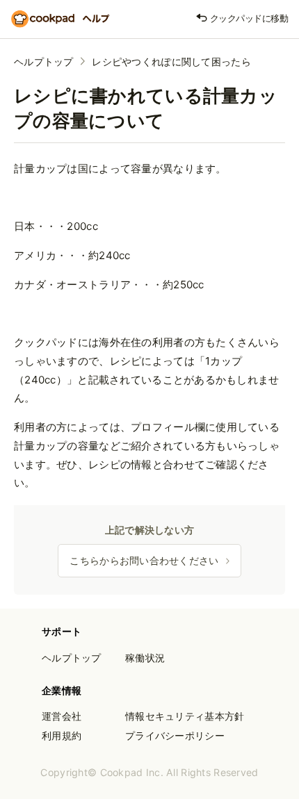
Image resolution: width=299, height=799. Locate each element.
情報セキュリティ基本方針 (184, 716)
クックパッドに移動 (248, 18)
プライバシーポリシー (175, 735)
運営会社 (61, 716)
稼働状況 (145, 658)
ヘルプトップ (44, 61)
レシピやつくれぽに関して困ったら (171, 61)
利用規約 (61, 735)
